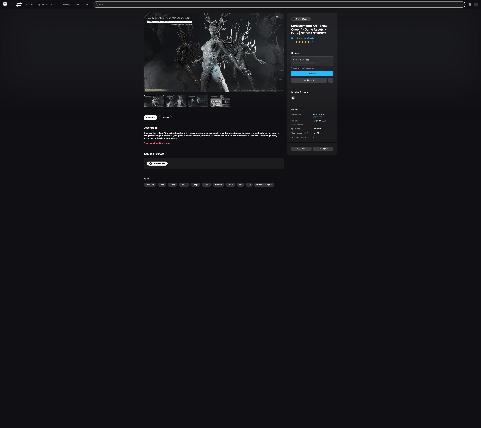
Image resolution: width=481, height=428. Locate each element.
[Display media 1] (176, 101)
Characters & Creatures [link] (307, 38)
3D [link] (292, 38)
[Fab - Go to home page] (19, 5)
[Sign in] (476, 5)
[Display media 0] (154, 101)
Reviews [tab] (165, 118)
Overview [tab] (150, 118)
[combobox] (281, 4)
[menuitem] (30, 5)
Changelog (317, 117)
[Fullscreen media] (280, 16)
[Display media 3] (220, 101)
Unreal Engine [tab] (159, 163)
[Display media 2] (198, 101)
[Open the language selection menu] (470, 5)
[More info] (317, 132)
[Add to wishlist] (330, 80)
